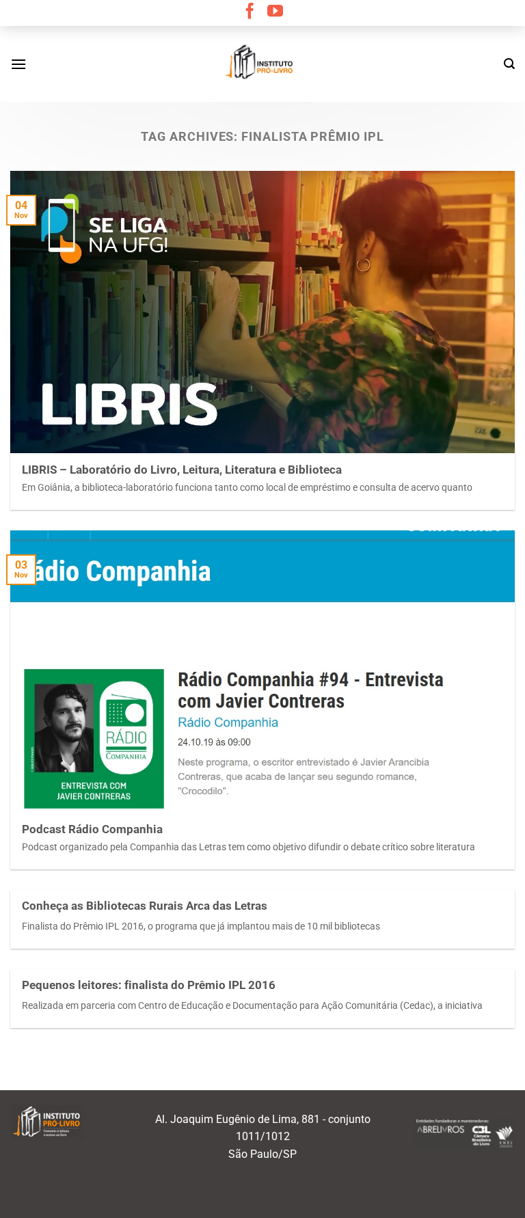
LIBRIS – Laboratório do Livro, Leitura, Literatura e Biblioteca (182, 469)
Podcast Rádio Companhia (92, 829)
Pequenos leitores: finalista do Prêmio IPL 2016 (148, 985)
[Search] (509, 64)
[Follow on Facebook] (250, 12)
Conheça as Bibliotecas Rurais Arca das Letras (144, 905)
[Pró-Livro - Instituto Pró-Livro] (262, 63)
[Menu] (18, 64)
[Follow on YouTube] (275, 12)
